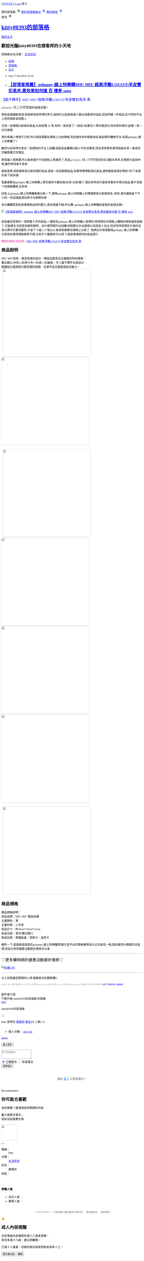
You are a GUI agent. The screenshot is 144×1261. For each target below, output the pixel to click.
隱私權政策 (91, 1212)
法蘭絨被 (119, 984)
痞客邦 (20, 1021)
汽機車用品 (111, 984)
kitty (3, 1002)
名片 (11, 69)
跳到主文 (7, 36)
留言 (28, 1021)
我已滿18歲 (8, 1254)
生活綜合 (30, 54)
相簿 (11, 61)
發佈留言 (7, 1066)
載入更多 (7, 1044)
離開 (20, 1254)
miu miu (27, 1031)
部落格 (12, 65)
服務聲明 (105, 1212)
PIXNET (46, 1212)
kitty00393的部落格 (25, 27)
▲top (4, 1037)
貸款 (104, 984)
